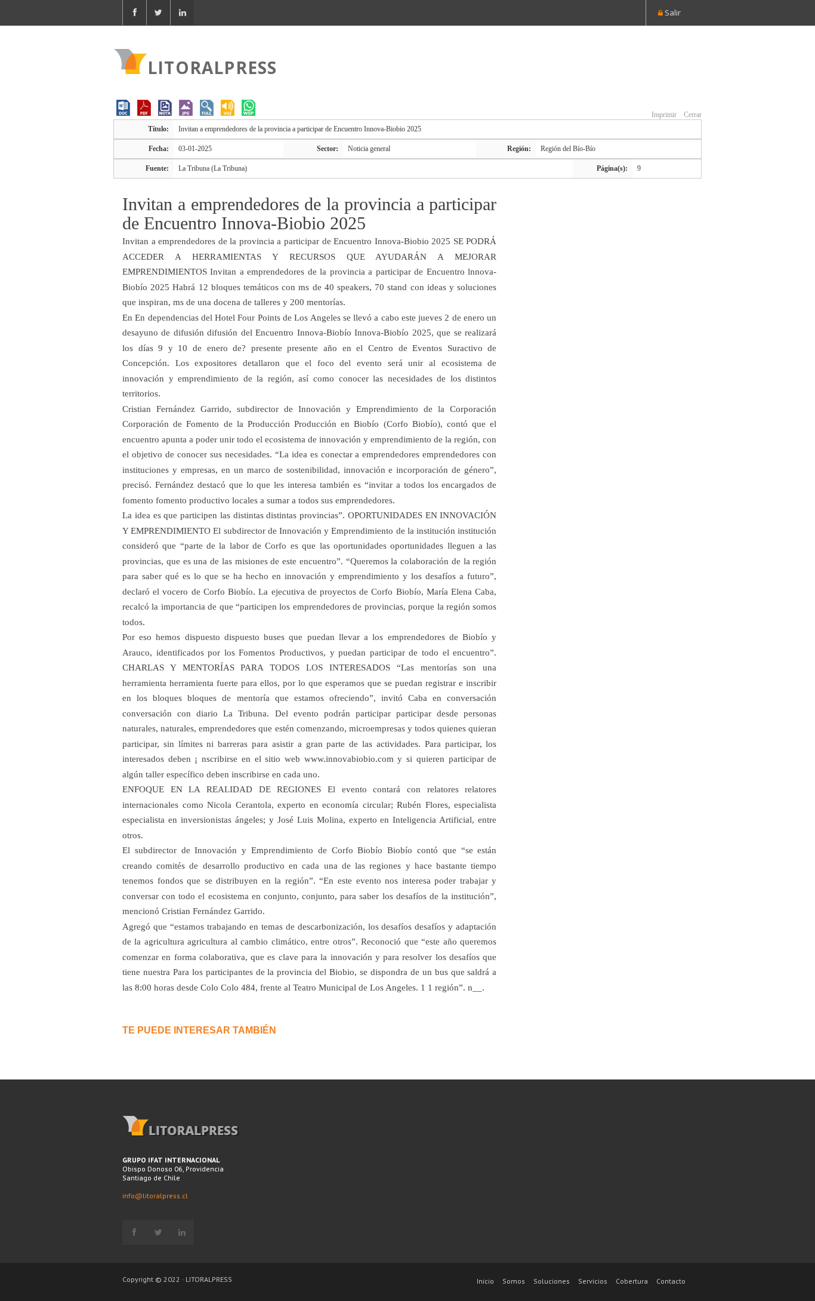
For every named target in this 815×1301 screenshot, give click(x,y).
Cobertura (632, 1281)
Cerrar (692, 114)
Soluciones (551, 1281)
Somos (513, 1281)
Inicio (485, 1281)
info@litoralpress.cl (155, 1195)
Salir (672, 12)
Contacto (671, 1281)
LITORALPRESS (212, 66)
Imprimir (663, 114)
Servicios (592, 1281)
